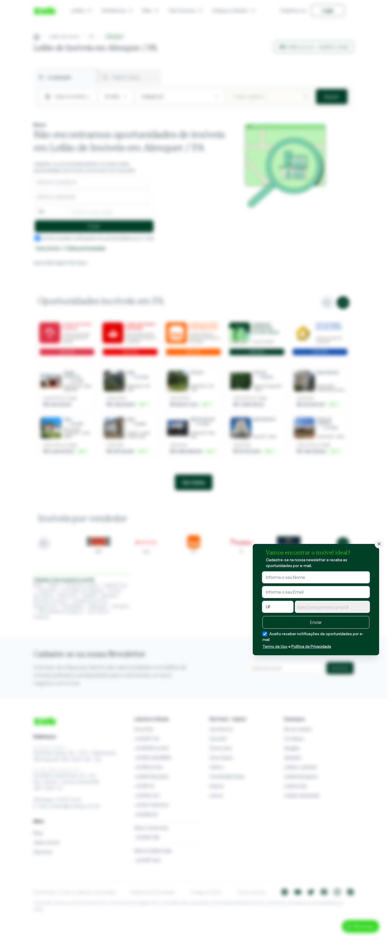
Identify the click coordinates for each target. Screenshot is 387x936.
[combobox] (332, 607)
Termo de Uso (274, 646)
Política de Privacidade (311, 646)
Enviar (316, 622)
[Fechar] (379, 543)
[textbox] (332, 607)
